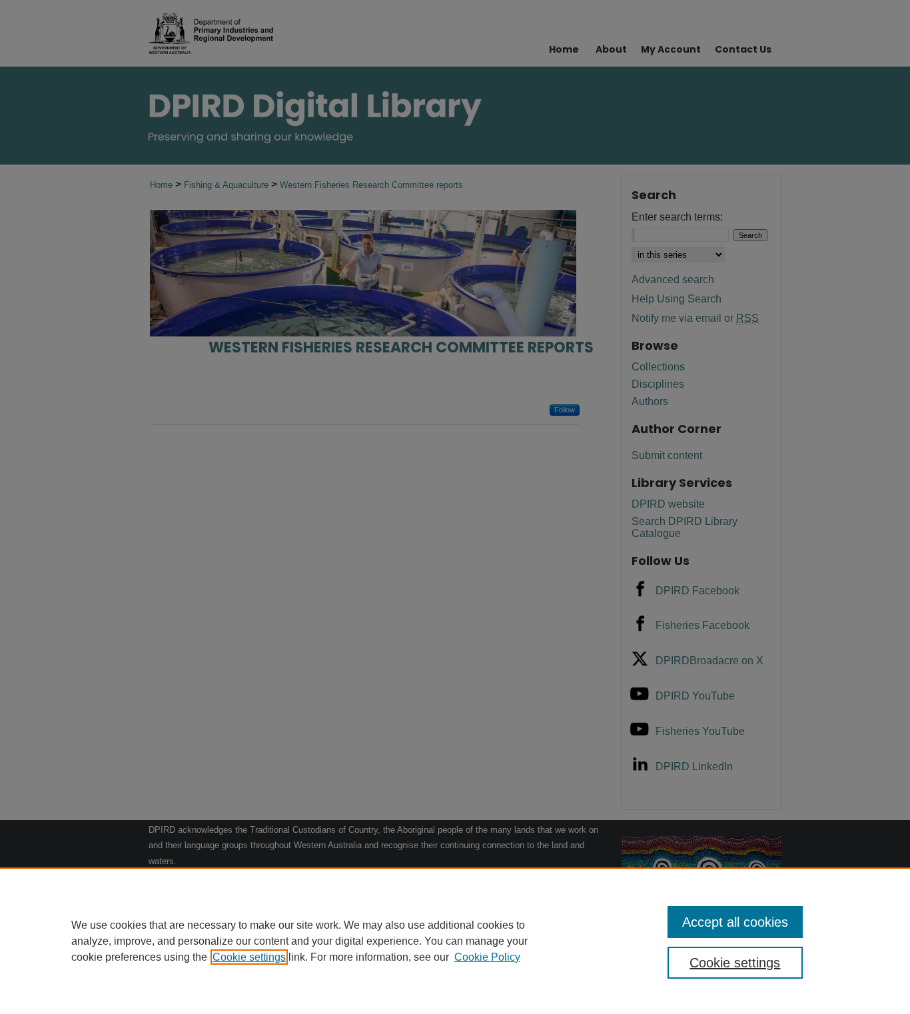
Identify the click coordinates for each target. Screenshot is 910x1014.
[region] (455, 940)
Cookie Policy (487, 957)
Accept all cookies (735, 922)
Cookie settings (249, 957)
